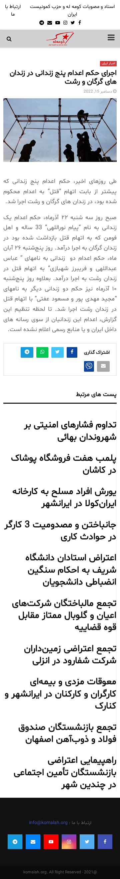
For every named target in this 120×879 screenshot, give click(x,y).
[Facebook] (105, 841)
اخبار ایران (108, 63)
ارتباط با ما (13, 10)
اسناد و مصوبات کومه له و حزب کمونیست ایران (72, 10)
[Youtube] (51, 841)
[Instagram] (69, 841)
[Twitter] (87, 841)
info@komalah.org (48, 823)
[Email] (33, 841)
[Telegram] (15, 841)
